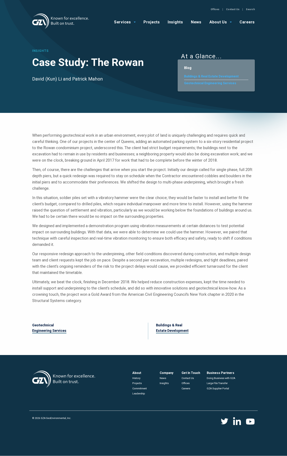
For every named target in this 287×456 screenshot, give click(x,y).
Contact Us (233, 9)
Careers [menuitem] (247, 21)
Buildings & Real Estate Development (211, 76)
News (163, 378)
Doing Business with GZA (221, 378)
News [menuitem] (196, 21)
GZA (61, 21)
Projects (137, 383)
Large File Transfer (217, 383)
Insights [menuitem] (175, 21)
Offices (215, 9)
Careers (186, 388)
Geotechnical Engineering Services (210, 83)
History (136, 378)
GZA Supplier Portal (218, 388)
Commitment (139, 388)
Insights (164, 383)
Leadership (138, 393)
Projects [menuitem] (152, 21)
